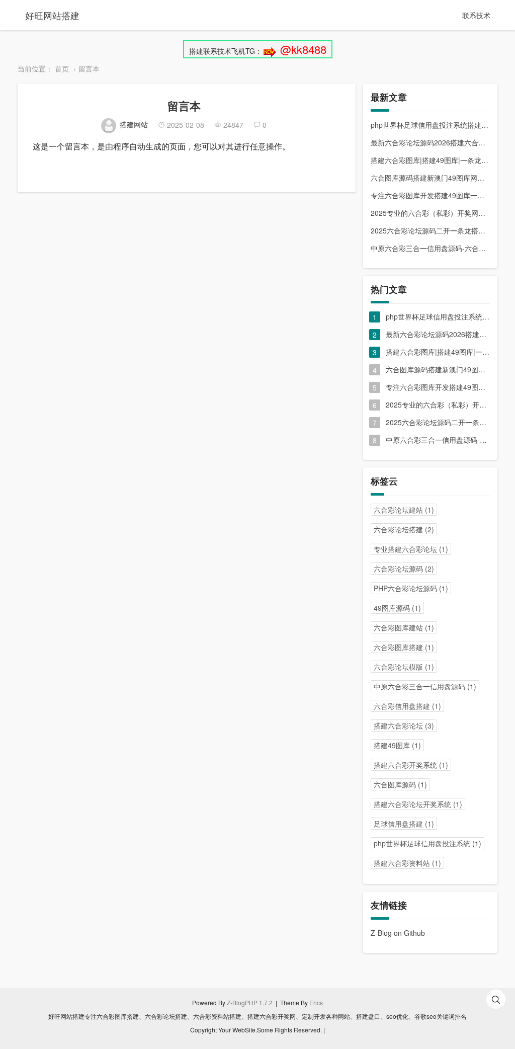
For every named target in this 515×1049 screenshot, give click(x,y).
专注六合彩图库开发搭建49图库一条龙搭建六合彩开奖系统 (430, 195)
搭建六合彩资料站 (407, 863)
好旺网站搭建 (52, 15)
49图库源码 (397, 608)
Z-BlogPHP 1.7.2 (250, 1002)
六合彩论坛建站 (404, 510)
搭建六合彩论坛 (404, 725)
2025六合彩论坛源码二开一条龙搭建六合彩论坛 (430, 230)
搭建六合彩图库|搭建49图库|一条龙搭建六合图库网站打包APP (430, 160)
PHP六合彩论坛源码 (411, 588)
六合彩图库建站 (404, 627)
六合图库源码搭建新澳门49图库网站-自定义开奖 (430, 178)
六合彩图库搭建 (404, 647)
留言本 (89, 68)
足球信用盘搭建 (404, 824)
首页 (62, 68)
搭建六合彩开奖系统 (411, 765)
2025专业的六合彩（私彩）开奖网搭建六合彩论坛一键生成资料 (430, 213)
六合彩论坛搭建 (404, 529)
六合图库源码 (400, 784)
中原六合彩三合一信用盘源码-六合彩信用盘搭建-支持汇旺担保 (430, 248)
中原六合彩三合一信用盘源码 (425, 686)
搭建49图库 (397, 745)
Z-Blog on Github (398, 933)
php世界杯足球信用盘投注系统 (427, 843)
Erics (316, 1002)
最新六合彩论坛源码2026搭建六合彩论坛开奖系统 (430, 142)
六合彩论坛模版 (404, 667)
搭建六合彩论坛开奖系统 (418, 804)
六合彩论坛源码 (404, 568)
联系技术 (476, 15)
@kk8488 (303, 49)
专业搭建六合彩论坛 (411, 549)
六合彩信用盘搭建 (407, 706)
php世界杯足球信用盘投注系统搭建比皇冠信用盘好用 (430, 125)
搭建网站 (134, 124)
